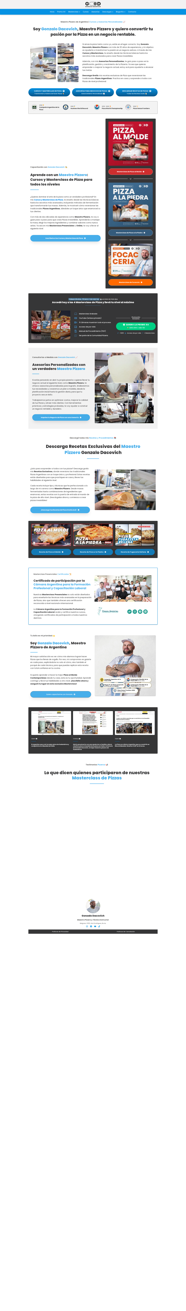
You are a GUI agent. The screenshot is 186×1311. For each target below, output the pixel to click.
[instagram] (87, 926)
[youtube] (95, 926)
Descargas (107, 12)
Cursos (86, 12)
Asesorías (95, 12)
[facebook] (91, 926)
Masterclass (73, 12)
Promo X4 (61, 12)
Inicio (52, 12)
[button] (65, 238)
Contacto (132, 12)
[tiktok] (99, 926)
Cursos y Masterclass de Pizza (48, 200)
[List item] (129, 611)
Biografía (120, 12)
